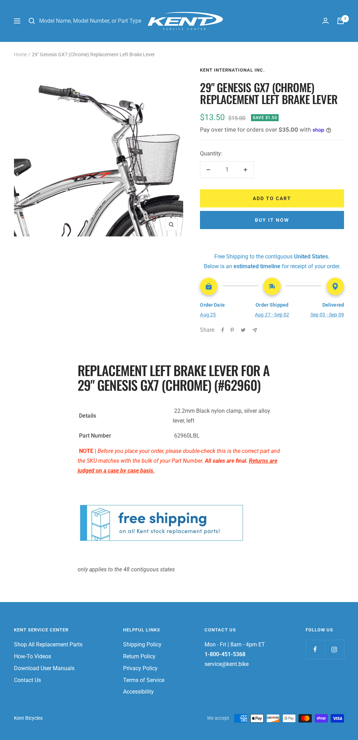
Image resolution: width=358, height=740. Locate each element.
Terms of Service (143, 680)
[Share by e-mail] (254, 330)
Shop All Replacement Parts (48, 644)
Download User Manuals (44, 668)
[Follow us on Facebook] (315, 649)
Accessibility (138, 691)
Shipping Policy (142, 644)
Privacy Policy (140, 668)
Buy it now (272, 220)
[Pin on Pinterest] (232, 330)
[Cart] (340, 21)
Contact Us (27, 680)
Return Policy (139, 656)
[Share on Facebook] (222, 330)
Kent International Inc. (232, 70)
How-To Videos (32, 656)
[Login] (325, 21)
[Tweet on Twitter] (243, 330)
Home (20, 54)
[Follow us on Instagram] (334, 649)
